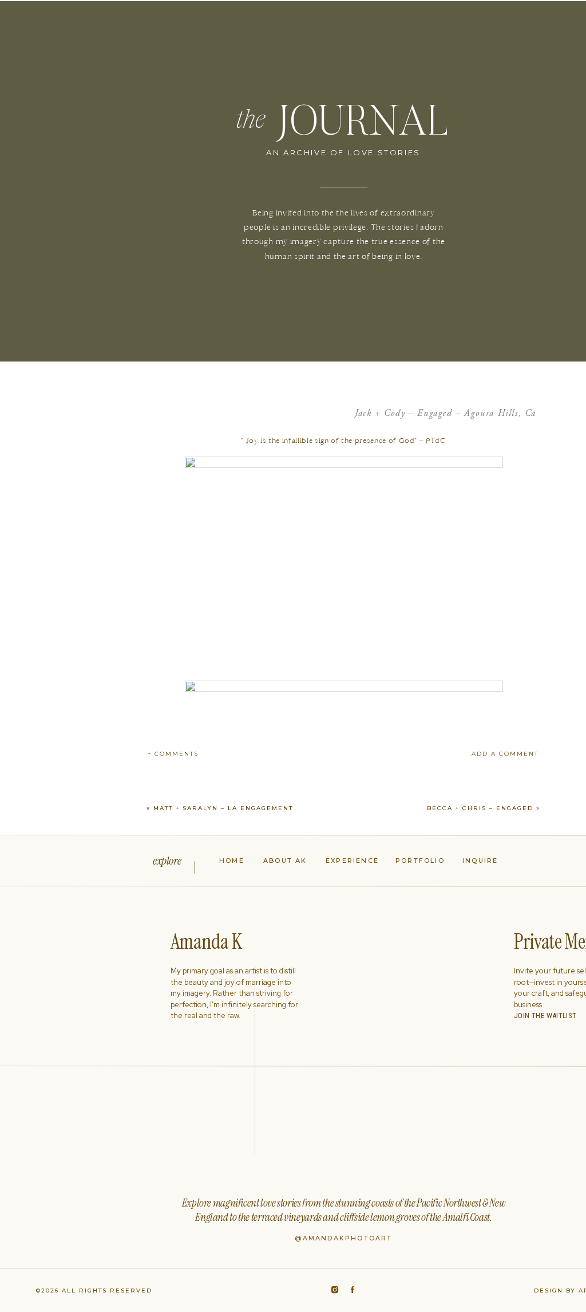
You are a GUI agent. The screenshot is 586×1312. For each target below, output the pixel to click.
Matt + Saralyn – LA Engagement (223, 808)
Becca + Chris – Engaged (480, 808)
